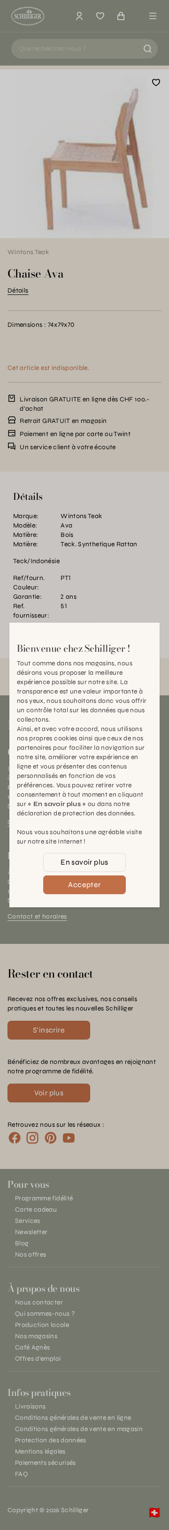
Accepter (84, 884)
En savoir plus (84, 862)
